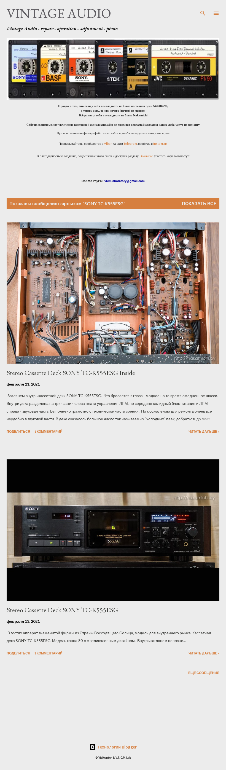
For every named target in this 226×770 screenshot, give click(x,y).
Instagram (160, 143)
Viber (108, 143)
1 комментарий (48, 431)
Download (146, 156)
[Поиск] (203, 10)
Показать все (199, 203)
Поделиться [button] (18, 431)
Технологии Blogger (116, 747)
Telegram (130, 143)
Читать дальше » (204, 431)
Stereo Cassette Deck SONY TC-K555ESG (62, 610)
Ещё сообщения (203, 673)
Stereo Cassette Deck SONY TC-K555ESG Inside (71, 372)
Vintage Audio (59, 13)
